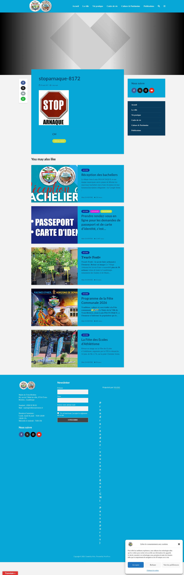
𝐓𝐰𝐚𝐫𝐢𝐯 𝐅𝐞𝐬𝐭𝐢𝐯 (91, 257)
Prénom (60, 388)
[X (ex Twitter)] (140, 90)
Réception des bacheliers (99, 175)
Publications (106, 211)
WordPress (107, 556)
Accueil (75, 6)
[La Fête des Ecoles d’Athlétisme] (54, 348)
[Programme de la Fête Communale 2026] (54, 307)
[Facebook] (134, 90)
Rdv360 (117, 387)
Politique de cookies (153, 570)
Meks (94, 556)
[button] (179, 544)
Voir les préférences (171, 565)
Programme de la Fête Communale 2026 (97, 300)
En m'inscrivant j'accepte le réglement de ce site (72, 414)
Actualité (94, 211)
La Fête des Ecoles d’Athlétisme (94, 342)
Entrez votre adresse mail (66, 405)
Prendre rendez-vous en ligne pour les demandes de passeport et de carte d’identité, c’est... (101, 223)
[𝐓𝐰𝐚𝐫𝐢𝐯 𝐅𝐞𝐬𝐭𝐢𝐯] (54, 266)
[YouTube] (151, 90)
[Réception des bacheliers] (54, 183)
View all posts (59, 141)
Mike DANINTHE (87, 197)
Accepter (135, 565)
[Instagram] (145, 90)
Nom (59, 396)
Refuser (153, 565)
